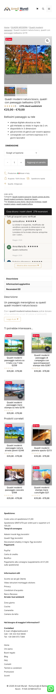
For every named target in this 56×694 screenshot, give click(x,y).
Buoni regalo (9, 652)
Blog (6, 656)
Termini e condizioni (13, 668)
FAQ (6, 660)
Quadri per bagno (30, 199)
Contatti (7, 664)
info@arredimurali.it (19, 631)
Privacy (7, 586)
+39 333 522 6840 (17, 634)
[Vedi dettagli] (20, 351)
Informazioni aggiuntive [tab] (18, 284)
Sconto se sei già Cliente (15, 579)
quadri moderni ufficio (24, 204)
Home (6, 27)
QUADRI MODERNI (19, 27)
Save (10, 39)
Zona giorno (9, 602)
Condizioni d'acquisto (13, 590)
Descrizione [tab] (12, 278)
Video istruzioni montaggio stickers (19, 582)
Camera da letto (11, 614)
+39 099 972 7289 (16, 637)
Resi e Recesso (10, 594)
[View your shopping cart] (37, 8)
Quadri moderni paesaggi (21, 197)
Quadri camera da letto (40, 197)
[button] (43, 8)
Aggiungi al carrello (36, 162)
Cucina (7, 606)
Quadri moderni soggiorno (14, 199)
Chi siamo (8, 649)
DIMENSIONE (11, 145)
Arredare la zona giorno (16, 202)
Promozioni (9, 672)
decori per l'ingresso (33, 202)
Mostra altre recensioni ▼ (28, 265)
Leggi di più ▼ (12, 319)
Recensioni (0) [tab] (13, 289)
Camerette (8, 610)
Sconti (7, 675)
